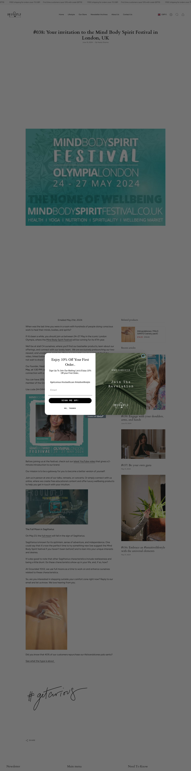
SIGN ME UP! (70, 400)
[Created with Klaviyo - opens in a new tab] (95, 416)
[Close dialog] (143, 355)
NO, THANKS (70, 408)
